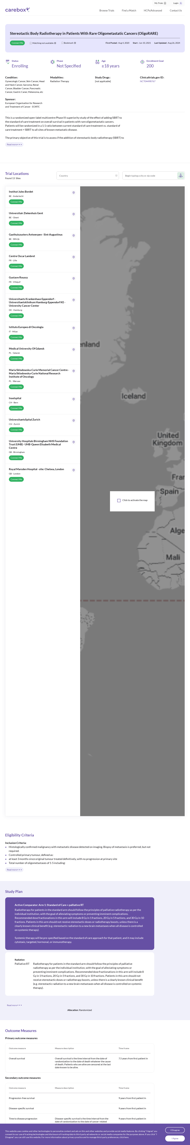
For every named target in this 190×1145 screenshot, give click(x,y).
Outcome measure (17, 1048)
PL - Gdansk (14, 353)
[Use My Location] (180, 175)
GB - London (14, 473)
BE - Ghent (14, 217)
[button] (160, 3)
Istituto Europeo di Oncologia (26, 327)
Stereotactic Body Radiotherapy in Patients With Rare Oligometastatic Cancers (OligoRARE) (84, 33)
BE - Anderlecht (16, 196)
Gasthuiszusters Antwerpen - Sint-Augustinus (35, 234)
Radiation (20, 959)
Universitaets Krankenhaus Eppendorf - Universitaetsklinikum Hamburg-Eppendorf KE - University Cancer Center (37, 302)
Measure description (64, 1048)
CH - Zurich (14, 424)
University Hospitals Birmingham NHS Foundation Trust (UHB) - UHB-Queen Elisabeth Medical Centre (38, 444)
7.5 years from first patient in (133, 1058)
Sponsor (10, 99)
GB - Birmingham (17, 452)
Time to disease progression (23, 1118)
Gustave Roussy (18, 277)
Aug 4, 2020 (123, 43)
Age (104, 61)
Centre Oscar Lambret (22, 256)
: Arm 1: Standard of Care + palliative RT (49, 905)
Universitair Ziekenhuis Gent (26, 213)
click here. (124, 1137)
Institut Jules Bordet (21, 191)
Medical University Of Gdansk (26, 348)
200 (150, 65)
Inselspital (15, 398)
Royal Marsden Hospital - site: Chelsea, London (36, 469)
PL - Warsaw (14, 381)
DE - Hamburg (15, 310)
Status (15, 60)
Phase (60, 61)
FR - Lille (13, 260)
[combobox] (88, 176)
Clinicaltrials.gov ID (151, 77)
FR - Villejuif (14, 282)
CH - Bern (13, 402)
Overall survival (17, 1058)
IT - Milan (13, 331)
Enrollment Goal (155, 60)
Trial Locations (17, 173)
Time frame (124, 1048)
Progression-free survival (22, 1098)
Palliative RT (22, 963)
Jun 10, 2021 (145, 43)
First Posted (111, 43)
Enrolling (20, 65)
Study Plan (14, 891)
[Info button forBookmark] (75, 43)
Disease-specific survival (21, 1108)
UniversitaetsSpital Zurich (24, 419)
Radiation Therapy (59, 81)
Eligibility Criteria (19, 835)
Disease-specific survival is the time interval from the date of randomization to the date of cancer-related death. (81, 1121)
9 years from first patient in (132, 1098)
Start (135, 43)
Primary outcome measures (21, 1038)
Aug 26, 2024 (174, 43)
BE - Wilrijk (14, 239)
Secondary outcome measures (23, 1077)
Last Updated (160, 43)
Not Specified (69, 65)
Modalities (56, 77)
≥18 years (110, 65)
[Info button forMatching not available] (55, 43)
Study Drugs (102, 77)
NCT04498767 (147, 81)
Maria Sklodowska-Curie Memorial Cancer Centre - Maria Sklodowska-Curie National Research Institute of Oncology (39, 373)
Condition (11, 77)
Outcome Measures (20, 1030)
